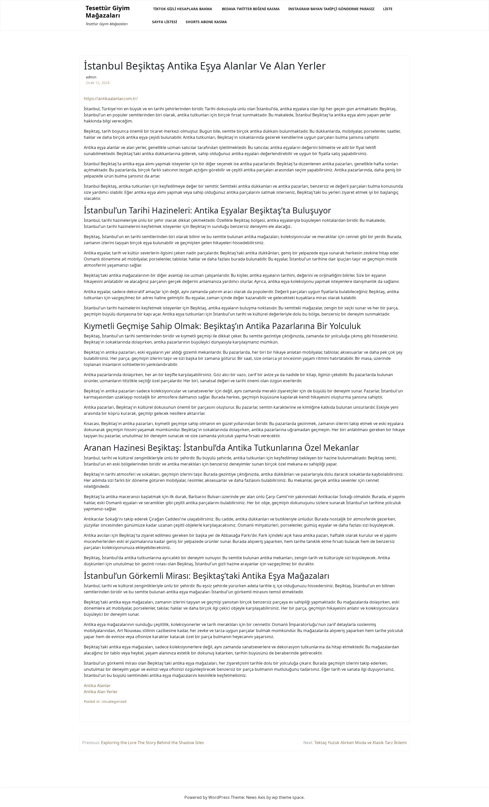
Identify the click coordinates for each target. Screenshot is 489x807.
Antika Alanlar (97, 685)
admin (91, 77)
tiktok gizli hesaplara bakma (182, 8)
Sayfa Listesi (164, 21)
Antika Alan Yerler (101, 691)
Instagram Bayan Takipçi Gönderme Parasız (331, 8)
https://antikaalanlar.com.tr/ (111, 98)
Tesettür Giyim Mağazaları (108, 11)
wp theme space (288, 797)
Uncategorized (114, 701)
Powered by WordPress (207, 797)
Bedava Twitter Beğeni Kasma (251, 8)
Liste (387, 8)
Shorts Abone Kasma (206, 21)
